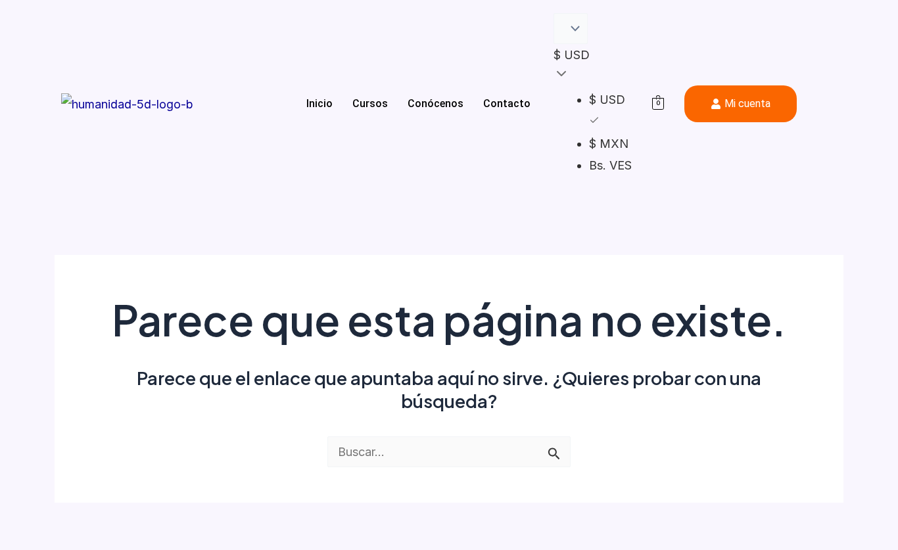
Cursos (370, 103)
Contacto (507, 103)
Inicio (319, 103)
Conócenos (435, 103)
